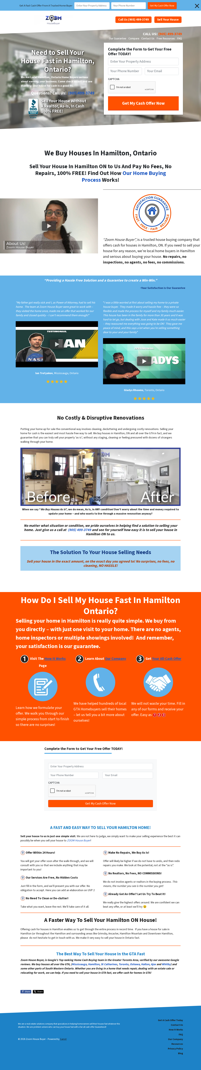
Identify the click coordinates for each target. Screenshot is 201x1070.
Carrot (63, 1039)
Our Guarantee (117, 38)
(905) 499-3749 (170, 34)
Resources (177, 1044)
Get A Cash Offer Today (170, 1020)
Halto (144, 964)
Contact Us (147, 38)
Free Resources (166, 38)
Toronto (123, 964)
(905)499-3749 (81, 93)
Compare (133, 38)
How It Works (176, 1029)
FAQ (179, 38)
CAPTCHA (113, 79)
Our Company (175, 1039)
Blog (180, 1053)
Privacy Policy (175, 1048)
